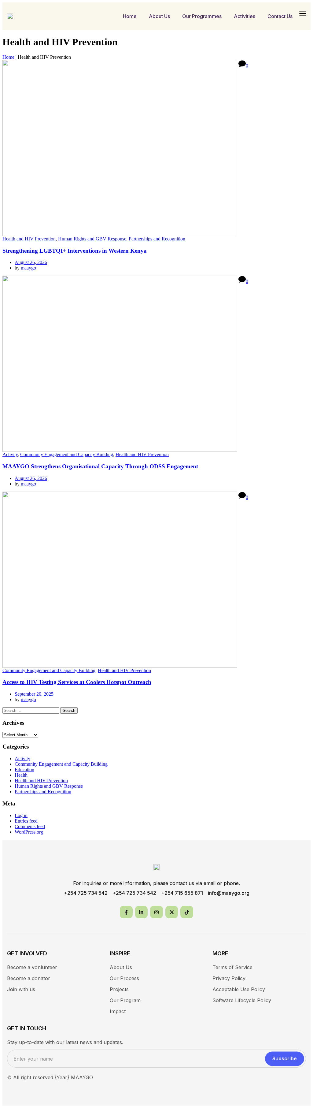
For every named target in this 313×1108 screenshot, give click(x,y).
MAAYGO (82, 1077)
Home (8, 57)
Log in (21, 815)
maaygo (28, 267)
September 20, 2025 (34, 694)
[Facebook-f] (126, 912)
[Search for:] (31, 710)
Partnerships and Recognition (157, 238)
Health (21, 775)
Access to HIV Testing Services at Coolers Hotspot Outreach (76, 682)
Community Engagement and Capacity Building (66, 454)
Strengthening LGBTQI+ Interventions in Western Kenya (74, 250)
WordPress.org (29, 832)
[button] (302, 14)
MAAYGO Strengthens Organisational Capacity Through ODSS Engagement (100, 466)
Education (24, 769)
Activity (10, 454)
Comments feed (30, 826)
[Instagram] (156, 912)
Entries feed (26, 821)
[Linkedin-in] (141, 912)
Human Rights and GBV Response (92, 238)
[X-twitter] (171, 912)
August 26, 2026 (31, 262)
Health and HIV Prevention (29, 238)
